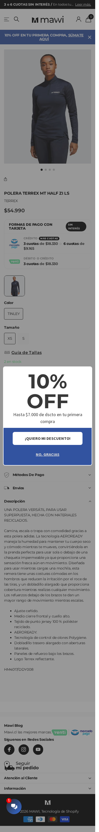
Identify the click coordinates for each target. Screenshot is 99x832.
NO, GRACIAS (47, 454)
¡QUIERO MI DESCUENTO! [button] (48, 438)
